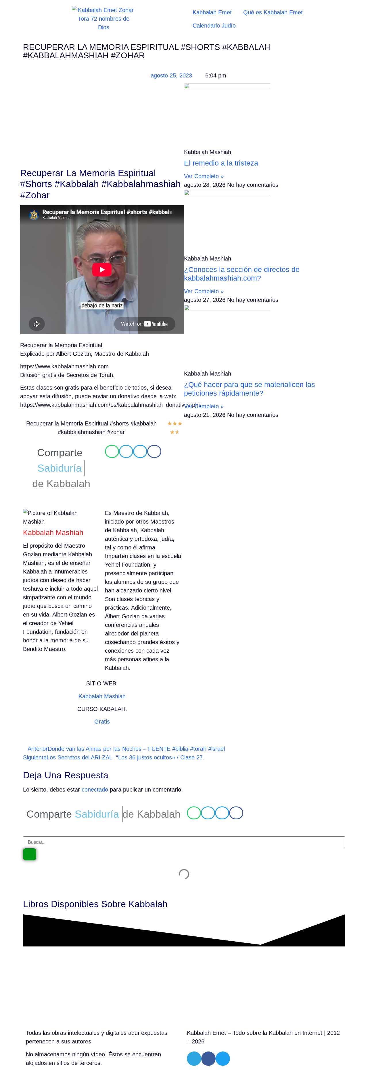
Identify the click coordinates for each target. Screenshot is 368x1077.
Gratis (102, 721)
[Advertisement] (102, 125)
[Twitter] (223, 1058)
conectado (95, 789)
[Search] (29, 854)
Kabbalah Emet (212, 12)
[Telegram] (194, 1058)
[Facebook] (208, 1058)
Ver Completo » (204, 176)
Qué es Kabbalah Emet (273, 12)
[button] (112, 451)
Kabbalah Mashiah (102, 696)
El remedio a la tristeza (221, 163)
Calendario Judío (214, 25)
